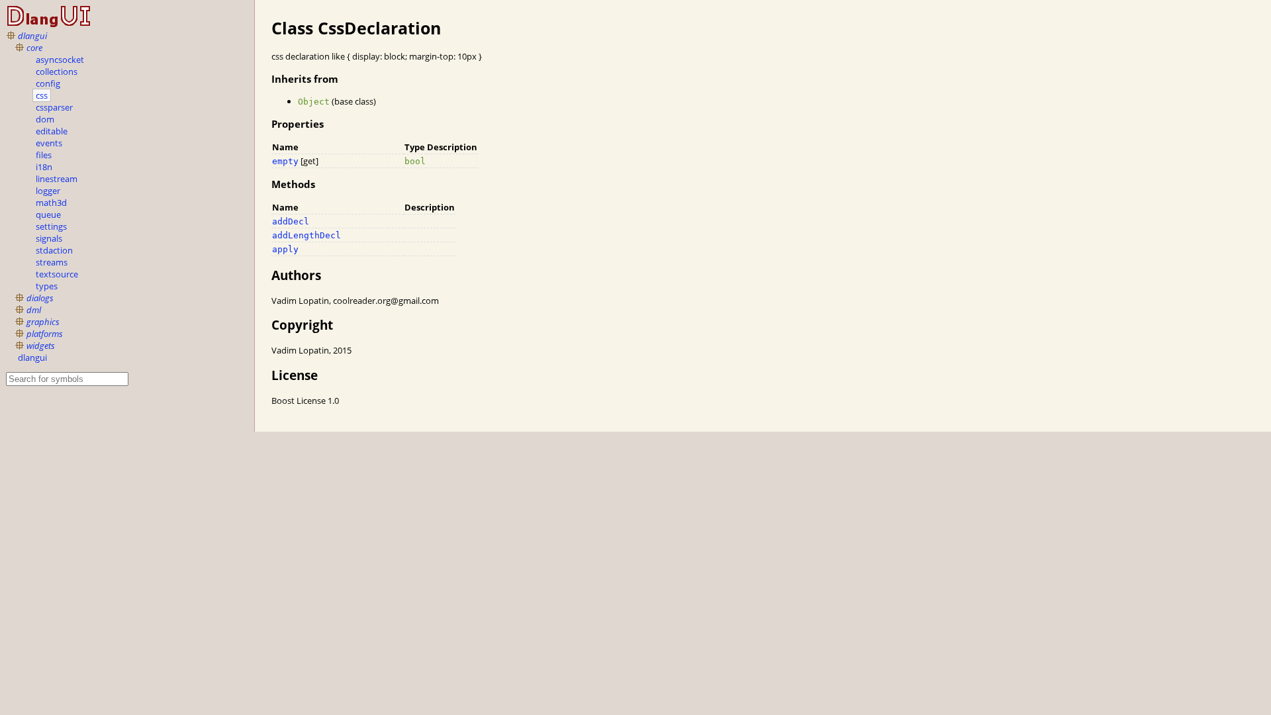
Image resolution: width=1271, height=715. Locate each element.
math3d (51, 203)
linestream (56, 179)
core (34, 48)
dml (33, 310)
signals (49, 238)
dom (45, 119)
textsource (57, 274)
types (47, 286)
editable (52, 131)
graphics (43, 322)
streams (52, 262)
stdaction (54, 250)
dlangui (32, 36)
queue (48, 214)
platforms (44, 334)
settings (51, 226)
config (48, 83)
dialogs (40, 298)
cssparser (54, 107)
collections (56, 71)
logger (48, 191)
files (44, 155)
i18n (44, 167)
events (49, 143)
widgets (40, 346)
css (42, 95)
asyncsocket (60, 60)
